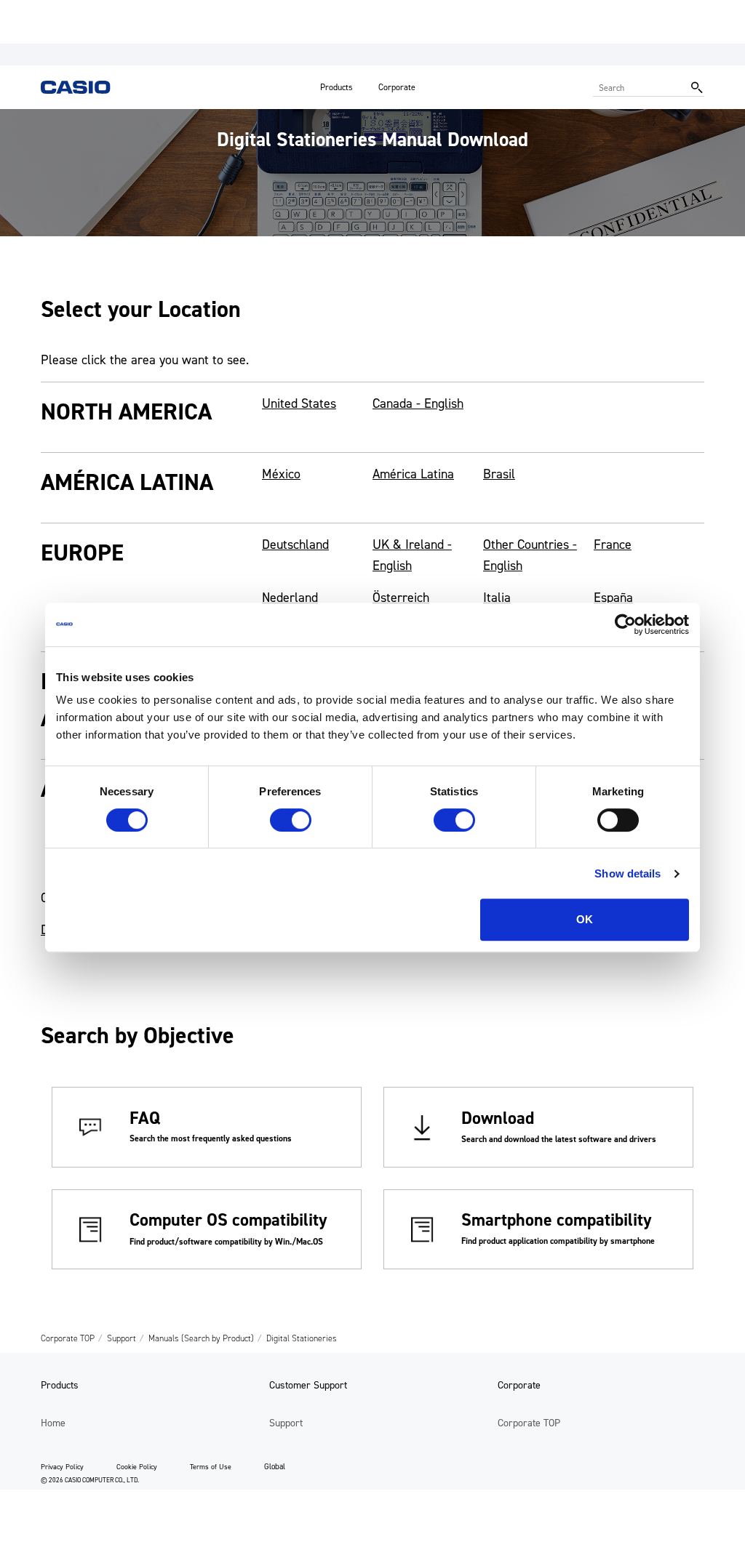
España (613, 597)
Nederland (290, 597)
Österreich (400, 597)
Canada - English (417, 403)
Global (274, 1466)
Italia (497, 597)
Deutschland (295, 544)
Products (336, 87)
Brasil (499, 474)
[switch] (290, 820)
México (281, 474)
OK (584, 919)
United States (299, 403)
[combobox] (638, 87)
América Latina (413, 474)
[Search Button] (697, 87)
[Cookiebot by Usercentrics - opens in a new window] (625, 624)
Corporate (396, 87)
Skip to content (39, 10)
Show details (627, 873)
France (613, 544)
